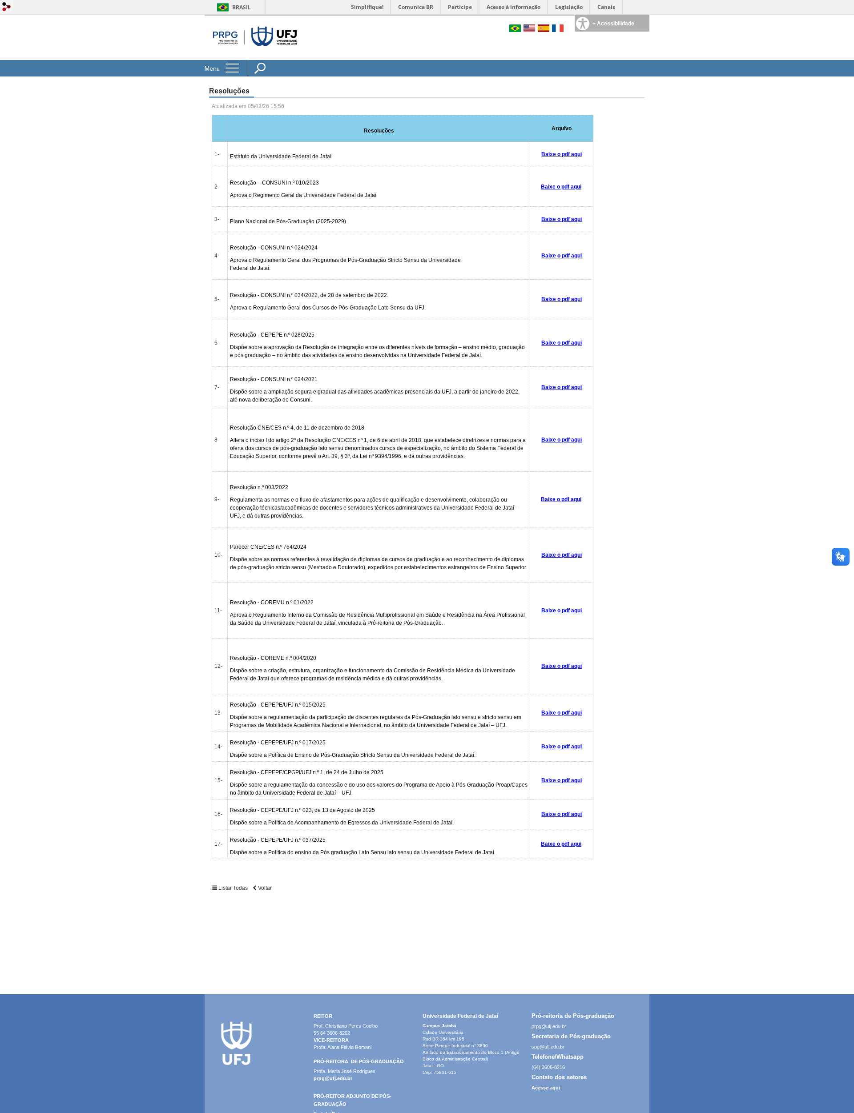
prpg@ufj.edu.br (333, 1078)
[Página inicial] (253, 57)
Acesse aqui (546, 1087)
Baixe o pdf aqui (561, 187)
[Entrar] (6, 7)
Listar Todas (233, 888)
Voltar (264, 888)
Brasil (241, 7)
